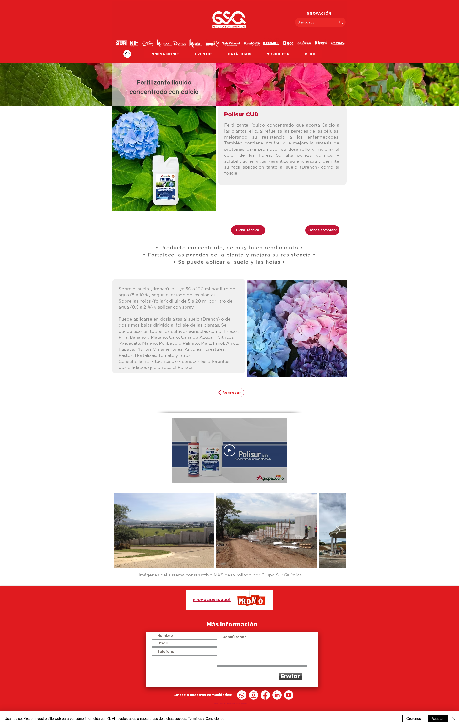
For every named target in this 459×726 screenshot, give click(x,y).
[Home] (127, 54)
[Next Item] (338, 530)
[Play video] (229, 450)
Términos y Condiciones (206, 718)
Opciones (413, 718)
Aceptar (437, 718)
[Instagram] (253, 695)
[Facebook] (265, 695)
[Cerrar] (453, 718)
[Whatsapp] (241, 695)
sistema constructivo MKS (196, 574)
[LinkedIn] (277, 695)
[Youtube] (288, 695)
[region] (229, 32)
